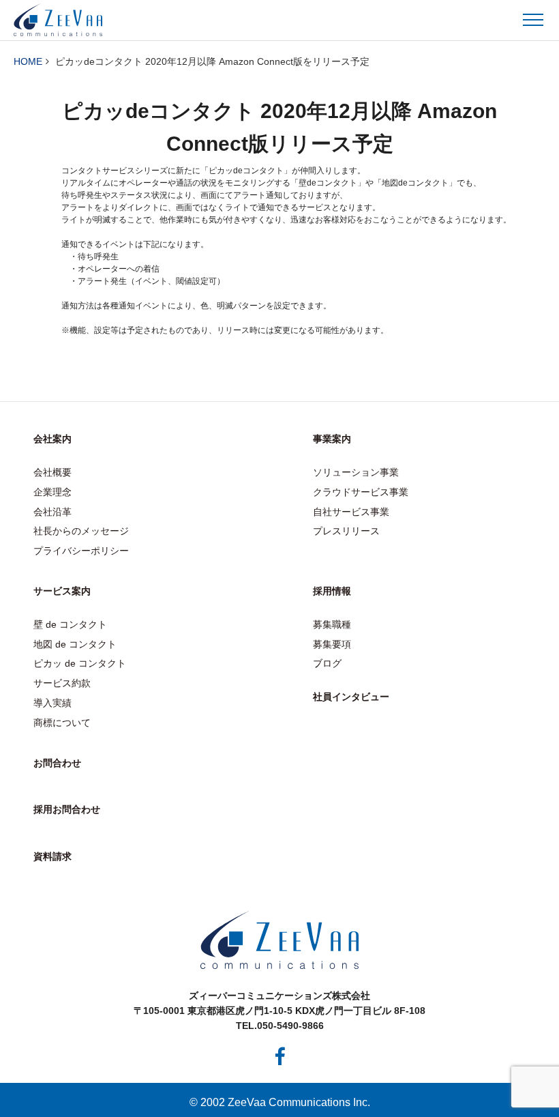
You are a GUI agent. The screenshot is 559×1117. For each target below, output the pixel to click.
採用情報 (332, 590)
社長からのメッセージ (81, 530)
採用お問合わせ (66, 809)
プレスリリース (346, 530)
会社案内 (52, 438)
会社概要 (52, 472)
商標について (62, 722)
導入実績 (52, 702)
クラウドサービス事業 (360, 492)
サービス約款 (62, 683)
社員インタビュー (351, 696)
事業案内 (332, 438)
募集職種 (332, 624)
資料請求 (52, 856)
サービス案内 (62, 590)
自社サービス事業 (351, 511)
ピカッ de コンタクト (79, 663)
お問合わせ (57, 762)
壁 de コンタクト (70, 624)
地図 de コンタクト (75, 644)
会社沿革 (52, 511)
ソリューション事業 (356, 472)
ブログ (327, 663)
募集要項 (332, 644)
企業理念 (52, 492)
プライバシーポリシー (81, 550)
